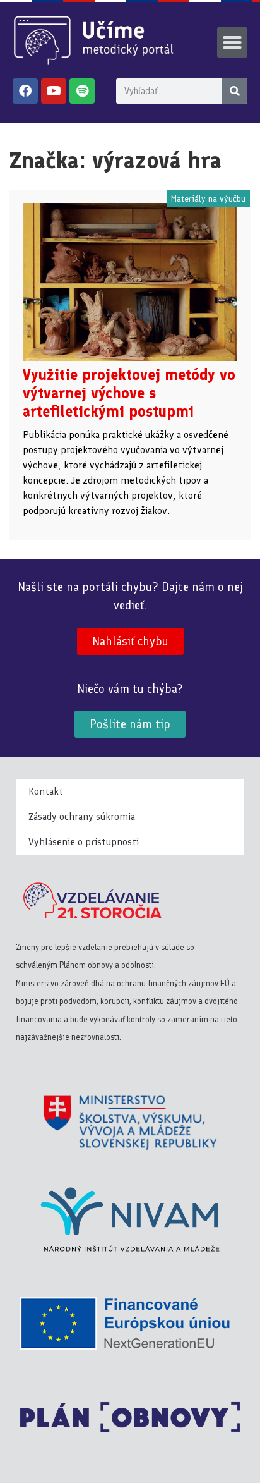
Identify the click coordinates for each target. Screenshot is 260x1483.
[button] (232, 42)
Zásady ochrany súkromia (81, 816)
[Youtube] (53, 91)
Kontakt (45, 791)
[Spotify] (82, 91)
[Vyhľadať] (234, 91)
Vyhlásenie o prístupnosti (83, 842)
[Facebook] (25, 91)
